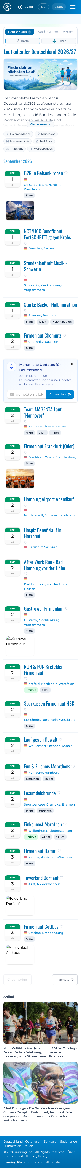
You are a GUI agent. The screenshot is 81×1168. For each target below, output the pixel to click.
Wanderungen (43, 148)
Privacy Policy (37, 1156)
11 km (55, 432)
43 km (60, 836)
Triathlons (16, 148)
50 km (49, 778)
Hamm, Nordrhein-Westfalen (50, 857)
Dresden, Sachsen (42, 248)
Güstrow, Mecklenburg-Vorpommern (42, 622)
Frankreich (13, 1146)
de (43, 6)
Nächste (63, 980)
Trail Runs (46, 141)
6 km (29, 863)
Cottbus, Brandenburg (45, 933)
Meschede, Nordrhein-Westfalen (49, 720)
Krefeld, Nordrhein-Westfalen (51, 684)
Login (59, 6)
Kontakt (17, 1156)
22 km (46, 836)
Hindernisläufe (19, 141)
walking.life (51, 1162)
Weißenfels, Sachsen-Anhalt (50, 746)
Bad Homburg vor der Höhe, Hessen (46, 586)
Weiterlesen (38, 124)
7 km (42, 432)
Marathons (48, 133)
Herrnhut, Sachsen (42, 547)
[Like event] (66, 173)
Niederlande (68, 1142)
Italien (28, 1146)
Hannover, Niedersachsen (48, 426)
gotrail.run (32, 1162)
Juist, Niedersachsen (44, 884)
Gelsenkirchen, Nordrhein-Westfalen (45, 187)
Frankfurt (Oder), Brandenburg (52, 457)
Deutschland (13, 1142)
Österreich (33, 1142)
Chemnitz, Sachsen (43, 342)
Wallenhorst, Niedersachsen (50, 831)
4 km (29, 432)
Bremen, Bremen (42, 315)
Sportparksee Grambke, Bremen (49, 804)
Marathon (32, 778)
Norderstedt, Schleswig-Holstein (49, 515)
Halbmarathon (62, 321)
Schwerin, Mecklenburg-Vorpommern (43, 287)
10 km (43, 321)
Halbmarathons (20, 133)
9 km (29, 810)
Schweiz (50, 1142)
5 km (29, 195)
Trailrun (31, 690)
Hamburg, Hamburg (44, 773)
